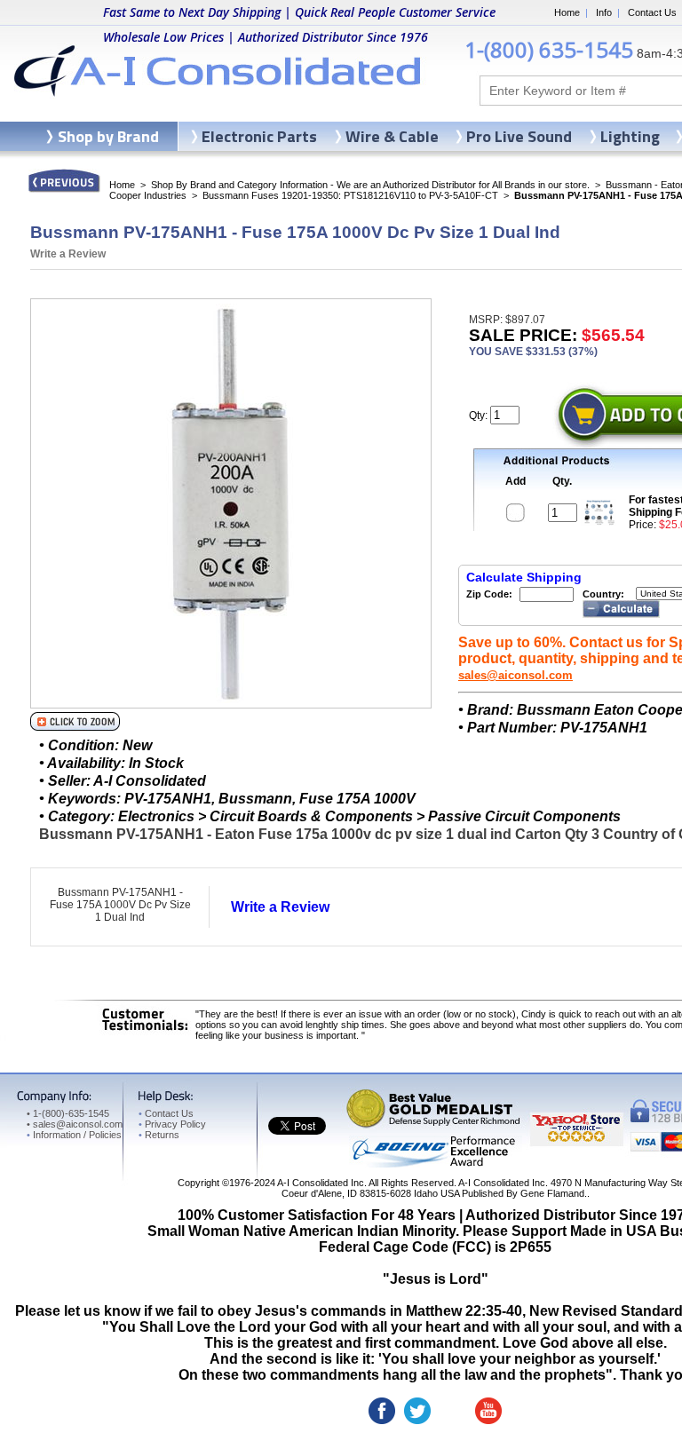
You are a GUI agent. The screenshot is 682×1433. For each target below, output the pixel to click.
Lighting (630, 136)
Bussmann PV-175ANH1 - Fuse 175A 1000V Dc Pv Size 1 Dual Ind (120, 904)
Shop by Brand (108, 136)
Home (567, 12)
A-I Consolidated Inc (320, 1182)
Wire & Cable (392, 136)
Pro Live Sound (519, 136)
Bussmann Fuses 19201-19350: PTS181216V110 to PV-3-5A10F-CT (350, 195)
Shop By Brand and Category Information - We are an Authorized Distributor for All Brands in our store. (370, 184)
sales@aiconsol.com (515, 675)
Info (604, 12)
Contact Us (652, 12)
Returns (159, 1134)
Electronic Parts (259, 136)
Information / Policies (74, 1134)
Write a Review (68, 254)
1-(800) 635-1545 (548, 49)
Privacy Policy (172, 1124)
